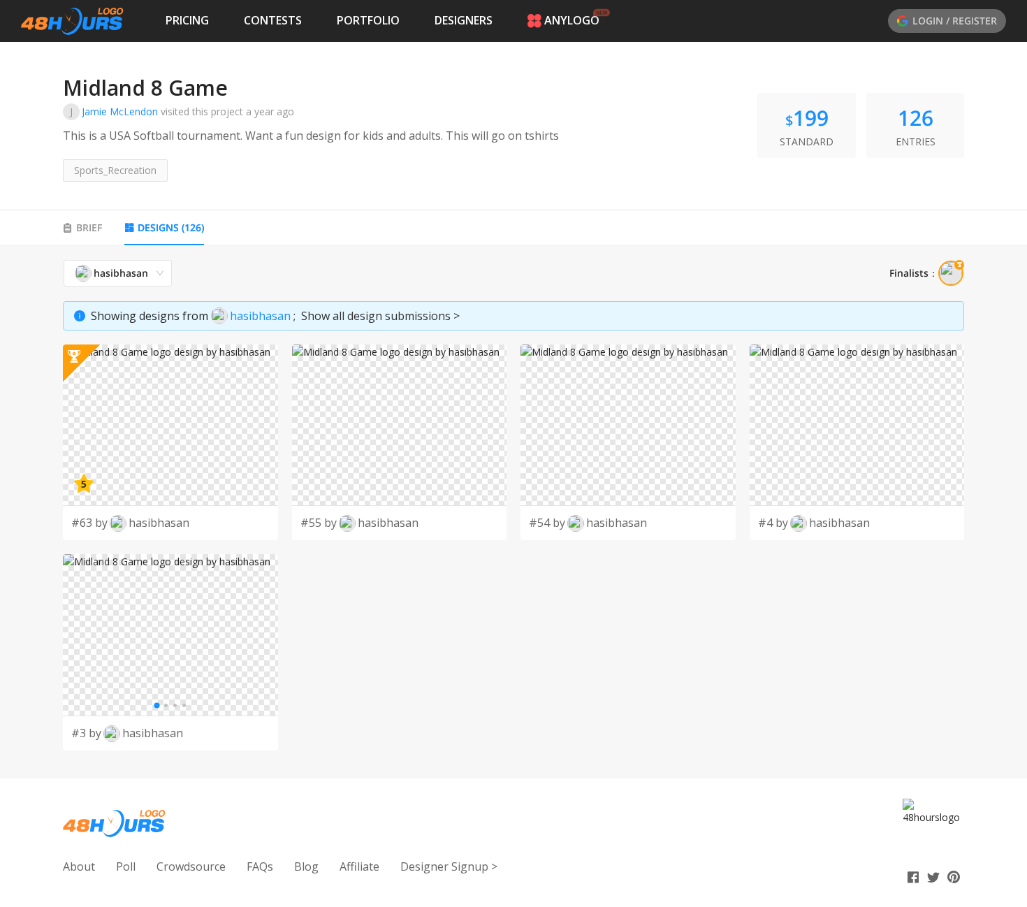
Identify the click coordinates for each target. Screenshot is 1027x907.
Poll (126, 866)
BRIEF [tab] (89, 227)
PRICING (187, 20)
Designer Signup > (448, 866)
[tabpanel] (513, 505)
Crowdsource (191, 866)
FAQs (260, 866)
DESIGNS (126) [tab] (171, 227)
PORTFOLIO (368, 20)
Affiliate (359, 866)
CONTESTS (273, 20)
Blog (306, 866)
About (79, 866)
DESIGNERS (464, 20)
